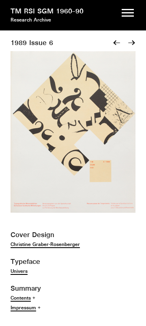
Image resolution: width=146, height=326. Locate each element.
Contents (21, 298)
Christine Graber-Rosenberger (45, 244)
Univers (19, 271)
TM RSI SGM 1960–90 (47, 11)
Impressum (23, 308)
